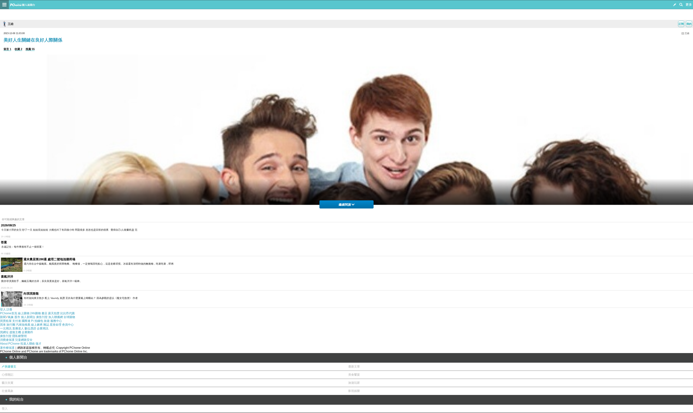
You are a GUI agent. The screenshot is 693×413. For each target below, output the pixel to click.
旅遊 (47, 320)
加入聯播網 (55, 317)
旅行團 (10, 324)
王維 (11, 23)
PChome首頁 (8, 313)
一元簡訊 (6, 328)
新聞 (3, 317)
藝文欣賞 (7, 382)
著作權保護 (7, 347)
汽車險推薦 (23, 324)
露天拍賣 (54, 313)
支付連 (16, 320)
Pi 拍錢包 (37, 320)
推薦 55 (30, 49)
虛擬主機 (15, 332)
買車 (3, 324)
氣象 (11, 317)
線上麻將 (37, 324)
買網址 (4, 332)
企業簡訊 (42, 328)
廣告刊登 (42, 317)
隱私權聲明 (19, 336)
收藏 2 (18, 49)
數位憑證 (30, 328)
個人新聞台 (28, 317)
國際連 (26, 320)
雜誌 (46, 324)
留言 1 (7, 49)
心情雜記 (7, 374)
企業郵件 (27, 332)
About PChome (10, 343)
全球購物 (69, 317)
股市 (17, 317)
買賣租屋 (6, 320)
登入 (3, 309)
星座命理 (55, 324)
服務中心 (56, 320)
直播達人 (18, 328)
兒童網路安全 (23, 339)
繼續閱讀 (345, 204)
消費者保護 (7, 339)
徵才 (38, 343)
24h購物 (35, 313)
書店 (44, 313)
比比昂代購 (67, 313)
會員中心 (68, 324)
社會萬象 (7, 390)
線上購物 (23, 313)
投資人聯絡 (27, 343)
